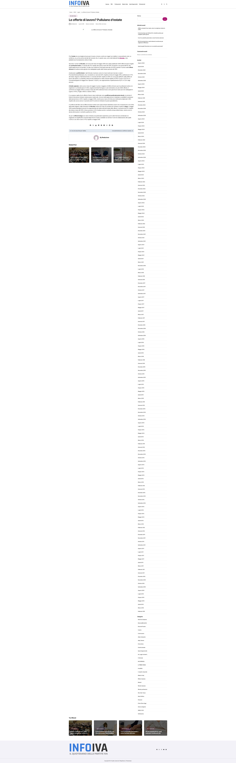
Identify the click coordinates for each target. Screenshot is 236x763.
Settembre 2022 (142, 199)
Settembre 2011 (141, 545)
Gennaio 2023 (141, 185)
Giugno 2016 (141, 346)
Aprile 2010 (141, 604)
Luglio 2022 (141, 206)
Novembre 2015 (142, 370)
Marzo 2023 (141, 178)
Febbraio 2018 (141, 276)
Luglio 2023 (141, 164)
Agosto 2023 (141, 160)
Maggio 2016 (141, 349)
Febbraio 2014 (141, 443)
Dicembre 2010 (141, 576)
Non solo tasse (103, 23)
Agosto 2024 (141, 119)
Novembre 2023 (142, 150)
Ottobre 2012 (141, 499)
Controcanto (141, 633)
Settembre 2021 (142, 241)
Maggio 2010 (141, 600)
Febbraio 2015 (141, 401)
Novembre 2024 (142, 108)
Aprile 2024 (141, 133)
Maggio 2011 (141, 559)
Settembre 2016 (142, 335)
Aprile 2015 (141, 394)
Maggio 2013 (141, 475)
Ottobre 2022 (141, 195)
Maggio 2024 (141, 129)
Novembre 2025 (142, 73)
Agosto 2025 (141, 84)
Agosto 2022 (141, 202)
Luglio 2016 (141, 342)
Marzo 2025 (141, 94)
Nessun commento (90, 23)
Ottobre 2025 (141, 77)
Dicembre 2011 (141, 534)
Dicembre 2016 (141, 325)
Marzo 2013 (141, 482)
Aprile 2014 (141, 436)
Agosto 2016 (141, 339)
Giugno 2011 (141, 555)
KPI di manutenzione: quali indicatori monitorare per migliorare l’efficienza (150, 42)
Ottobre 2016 (141, 332)
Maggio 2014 (141, 433)
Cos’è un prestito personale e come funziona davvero (151, 37)
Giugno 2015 (141, 387)
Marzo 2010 (141, 607)
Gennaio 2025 (141, 101)
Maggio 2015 (141, 391)
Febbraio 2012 (141, 527)
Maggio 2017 (141, 307)
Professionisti (118, 4)
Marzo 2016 (141, 356)
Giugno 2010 (141, 597)
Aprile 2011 (140, 562)
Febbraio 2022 (141, 223)
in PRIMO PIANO (142, 665)
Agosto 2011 (141, 548)
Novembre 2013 (142, 454)
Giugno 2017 (141, 304)
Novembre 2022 (142, 192)
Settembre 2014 (142, 419)
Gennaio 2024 (141, 143)
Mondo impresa (142, 685)
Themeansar (128, 760)
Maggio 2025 (141, 87)
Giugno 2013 (141, 471)
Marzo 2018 (141, 272)
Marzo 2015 (141, 398)
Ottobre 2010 (141, 583)
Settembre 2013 (142, 461)
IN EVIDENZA (141, 661)
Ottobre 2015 (141, 373)
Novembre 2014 (142, 412)
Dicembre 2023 (141, 146)
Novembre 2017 (142, 286)
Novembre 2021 (142, 234)
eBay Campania (142, 637)
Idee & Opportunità (133, 4)
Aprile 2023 (141, 174)
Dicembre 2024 (142, 105)
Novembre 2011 (141, 538)
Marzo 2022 (141, 220)
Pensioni (140, 699)
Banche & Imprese (142, 619)
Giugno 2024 (141, 126)
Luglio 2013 (141, 468)
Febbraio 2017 (141, 318)
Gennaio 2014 (141, 447)
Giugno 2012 (141, 513)
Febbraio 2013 (141, 485)
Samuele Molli (97, 160)
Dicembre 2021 (141, 230)
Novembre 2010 (142, 580)
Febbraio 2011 (141, 569)
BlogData (122, 760)
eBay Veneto (141, 640)
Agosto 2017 (141, 297)
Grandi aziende (141, 647)
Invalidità (140, 668)
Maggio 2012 (141, 517)
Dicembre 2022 (141, 188)
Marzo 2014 (141, 440)
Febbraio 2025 (141, 98)
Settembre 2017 (142, 293)
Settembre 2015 (142, 377)
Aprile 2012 (141, 520)
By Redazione (74, 23)
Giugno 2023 (141, 167)
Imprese (107, 4)
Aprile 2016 (141, 353)
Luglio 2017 (141, 300)
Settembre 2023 (142, 157)
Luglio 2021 (141, 248)
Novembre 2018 (142, 265)
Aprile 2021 (141, 258)
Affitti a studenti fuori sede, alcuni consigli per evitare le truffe (78, 159)
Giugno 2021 (141, 251)
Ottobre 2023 (141, 153)
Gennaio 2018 (141, 279)
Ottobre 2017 (141, 290)
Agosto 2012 (141, 506)
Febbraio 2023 (141, 181)
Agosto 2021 (141, 244)
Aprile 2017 (140, 311)
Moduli (139, 682)
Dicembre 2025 (141, 70)
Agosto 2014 (141, 422)
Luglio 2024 (141, 122)
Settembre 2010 (142, 587)
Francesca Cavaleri (75, 160)
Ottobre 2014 (141, 415)
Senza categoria (142, 706)
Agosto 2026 (141, 63)
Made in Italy (125, 4)
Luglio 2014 (141, 426)
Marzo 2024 (141, 136)
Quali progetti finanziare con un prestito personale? (150, 46)
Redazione (105, 137)
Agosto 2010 (141, 590)
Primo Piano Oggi (142, 703)
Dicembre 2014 (141, 408)
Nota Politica (141, 696)
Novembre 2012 (142, 496)
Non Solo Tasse (73, 15)
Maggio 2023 (141, 171)
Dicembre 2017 (141, 283)
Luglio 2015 (141, 384)
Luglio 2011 (140, 552)
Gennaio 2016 (141, 363)
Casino (139, 630)
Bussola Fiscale (142, 626)
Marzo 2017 (141, 314)
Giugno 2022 (141, 209)
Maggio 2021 (141, 255)
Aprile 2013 (141, 478)
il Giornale (140, 658)
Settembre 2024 (142, 115)
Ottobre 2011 (141, 541)
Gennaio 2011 (141, 573)
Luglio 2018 (141, 269)
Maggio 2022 (141, 213)
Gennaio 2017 (141, 321)
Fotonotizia (140, 644)
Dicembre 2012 (141, 492)
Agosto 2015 (141, 380)
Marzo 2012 (141, 524)
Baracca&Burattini (142, 623)
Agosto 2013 (141, 464)
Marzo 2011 (141, 566)
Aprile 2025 (141, 91)
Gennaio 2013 (141, 489)
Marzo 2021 (141, 262)
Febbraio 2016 (141, 360)
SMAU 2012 (141, 710)
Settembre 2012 (142, 503)
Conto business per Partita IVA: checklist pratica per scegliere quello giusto (150, 33)
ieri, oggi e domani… (143, 654)
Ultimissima (141, 713)
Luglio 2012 (141, 510)
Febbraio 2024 (141, 139)
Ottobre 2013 (141, 457)
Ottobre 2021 (141, 237)
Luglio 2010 (141, 594)
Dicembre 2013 (141, 450)
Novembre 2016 (142, 328)
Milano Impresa (141, 678)
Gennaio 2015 (141, 405)
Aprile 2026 (141, 66)
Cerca (139, 16)
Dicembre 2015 (141, 366)
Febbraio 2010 (141, 611)
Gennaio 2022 (141, 227)
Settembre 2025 (142, 80)
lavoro (97, 23)
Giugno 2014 (141, 429)
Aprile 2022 (141, 216)
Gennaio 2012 (141, 531)
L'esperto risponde (142, 672)
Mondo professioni (142, 689)
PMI (111, 4)
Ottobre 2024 (141, 112)
